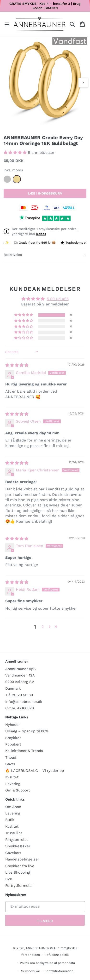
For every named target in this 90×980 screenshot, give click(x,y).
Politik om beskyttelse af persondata (47, 963)
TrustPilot (13, 833)
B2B (8, 879)
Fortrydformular (19, 885)
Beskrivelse (45, 254)
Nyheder (12, 724)
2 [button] (43, 626)
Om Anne (13, 807)
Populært (13, 744)
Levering (12, 784)
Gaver (10, 764)
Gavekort (13, 853)
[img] (16, 365)
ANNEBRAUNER (37, 948)
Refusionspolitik (56, 955)
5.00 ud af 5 (58, 299)
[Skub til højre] (83, 82)
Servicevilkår (30, 971)
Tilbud (10, 757)
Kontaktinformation (59, 971)
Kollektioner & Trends (24, 751)
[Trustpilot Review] (29, 218)
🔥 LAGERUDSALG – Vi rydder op (34, 770)
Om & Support (17, 790)
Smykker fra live (19, 866)
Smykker (13, 738)
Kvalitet (11, 777)
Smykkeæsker (17, 846)
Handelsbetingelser (22, 859)
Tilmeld (45, 921)
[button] (7, 24)
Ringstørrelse (17, 839)
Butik (9, 820)
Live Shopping (17, 872)
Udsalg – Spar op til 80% (26, 731)
